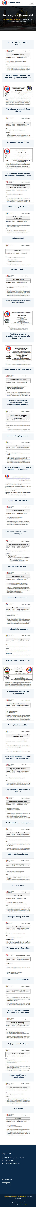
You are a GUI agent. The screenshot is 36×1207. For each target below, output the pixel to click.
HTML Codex (22, 1202)
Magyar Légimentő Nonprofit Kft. (15, 1196)
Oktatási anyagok (27, 19)
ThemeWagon (23, 1204)
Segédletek (15, 21)
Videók (23, 21)
